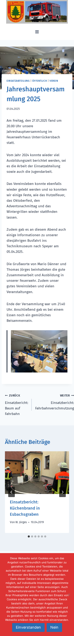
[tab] (29, 536)
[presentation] (37, 472)
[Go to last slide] (11, 492)
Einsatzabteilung (18, 80)
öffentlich (39, 80)
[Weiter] (62, 492)
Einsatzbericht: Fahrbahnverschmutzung (54, 402)
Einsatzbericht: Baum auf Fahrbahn (16, 405)
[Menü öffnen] (37, 32)
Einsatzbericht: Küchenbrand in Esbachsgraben (25, 508)
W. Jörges (21, 522)
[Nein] (69, 594)
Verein (54, 80)
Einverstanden (28, 627)
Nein (54, 627)
